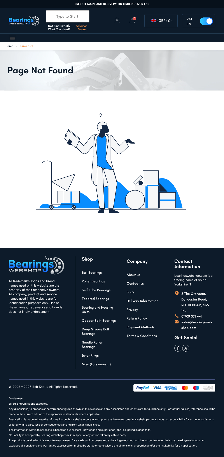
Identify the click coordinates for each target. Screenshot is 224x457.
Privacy (132, 310)
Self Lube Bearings (96, 290)
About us (133, 275)
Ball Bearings (92, 272)
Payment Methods (140, 327)
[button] (12, 38)
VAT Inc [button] (189, 21)
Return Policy (137, 318)
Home (9, 46)
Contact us (135, 283)
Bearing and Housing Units (97, 309)
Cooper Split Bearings (99, 320)
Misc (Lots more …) (96, 364)
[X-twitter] (185, 348)
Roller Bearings (93, 281)
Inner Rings (90, 355)
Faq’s (131, 292)
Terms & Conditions (142, 336)
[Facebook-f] (177, 348)
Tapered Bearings (95, 299)
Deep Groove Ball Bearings (95, 331)
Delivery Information (142, 301)
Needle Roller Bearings (92, 344)
